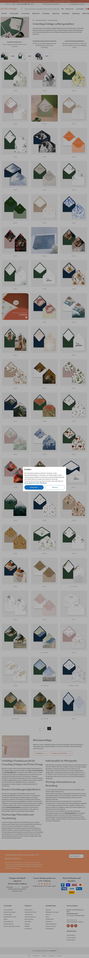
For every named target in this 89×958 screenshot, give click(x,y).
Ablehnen (55, 487)
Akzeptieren (34, 487)
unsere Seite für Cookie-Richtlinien (35, 483)
